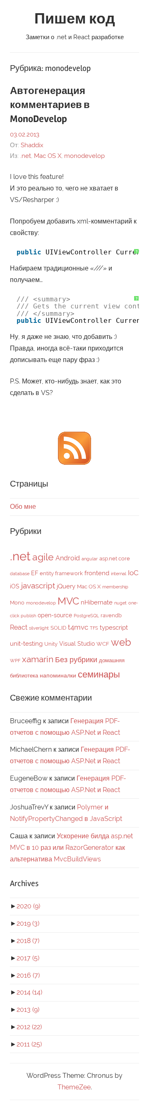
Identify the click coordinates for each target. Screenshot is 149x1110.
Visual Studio (77, 643)
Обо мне (23, 506)
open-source (55, 615)
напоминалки (58, 675)
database (19, 573)
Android (67, 558)
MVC (68, 601)
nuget (120, 602)
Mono (17, 603)
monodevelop (84, 156)
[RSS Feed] (74, 462)
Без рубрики (76, 659)
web (121, 642)
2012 (29, 1027)
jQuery (66, 586)
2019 (28, 923)
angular (90, 558)
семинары (99, 674)
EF (34, 573)
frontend (96, 573)
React (18, 627)
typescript (114, 627)
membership (115, 586)
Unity (51, 644)
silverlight (39, 628)
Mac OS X (47, 156)
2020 (28, 906)
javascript (38, 585)
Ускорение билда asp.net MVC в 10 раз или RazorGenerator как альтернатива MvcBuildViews (71, 847)
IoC (133, 573)
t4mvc (78, 627)
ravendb (111, 615)
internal (118, 573)
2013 (28, 1010)
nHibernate (97, 602)
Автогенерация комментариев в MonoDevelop (50, 105)
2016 (28, 975)
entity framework (61, 573)
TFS (94, 628)
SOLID (58, 628)
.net (25, 156)
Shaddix (32, 145)
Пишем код (74, 19)
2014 (29, 992)
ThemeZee (74, 1087)
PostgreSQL (86, 615)
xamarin (37, 659)
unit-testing (26, 643)
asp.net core (114, 558)
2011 (29, 1044)
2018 (28, 941)
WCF (102, 644)
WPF (15, 660)
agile (43, 556)
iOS (14, 586)
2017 (28, 958)
